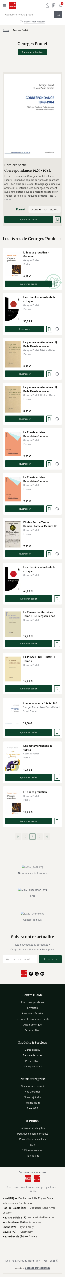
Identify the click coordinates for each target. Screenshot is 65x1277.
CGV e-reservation (32, 1150)
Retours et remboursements (32, 1019)
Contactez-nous (32, 919)
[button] (32, 186)
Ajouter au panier (28, 219)
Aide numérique (32, 1024)
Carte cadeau (32, 1049)
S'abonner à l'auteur (33, 52)
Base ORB (32, 1108)
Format (20, 209)
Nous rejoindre (32, 1097)
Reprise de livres (32, 1055)
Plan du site (33, 1155)
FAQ (32, 896)
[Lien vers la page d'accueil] (12, 5)
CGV (32, 1144)
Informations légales (32, 1128)
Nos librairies (32, 1091)
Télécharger (25, 328)
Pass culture (32, 1061)
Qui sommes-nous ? (32, 1086)
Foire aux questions (32, 1002)
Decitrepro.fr (32, 1102)
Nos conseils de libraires (32, 873)
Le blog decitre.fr (32, 1066)
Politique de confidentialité (32, 1133)
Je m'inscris (50, 959)
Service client (32, 1030)
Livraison (32, 1007)
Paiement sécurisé (33, 1013)
